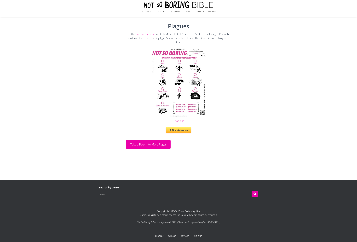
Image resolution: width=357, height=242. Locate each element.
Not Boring (146, 12)
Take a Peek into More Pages (148, 144)
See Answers (180, 130)
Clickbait (198, 236)
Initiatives (175, 12)
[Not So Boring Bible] (178, 4)
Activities (161, 12)
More (188, 12)
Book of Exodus (145, 34)
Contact (212, 12)
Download (178, 121)
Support (200, 12)
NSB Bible (159, 236)
